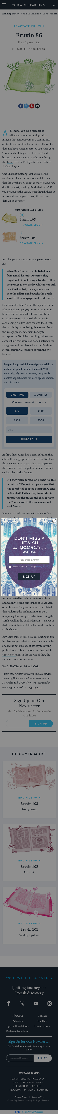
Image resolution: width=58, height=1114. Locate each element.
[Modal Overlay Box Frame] (29, 557)
